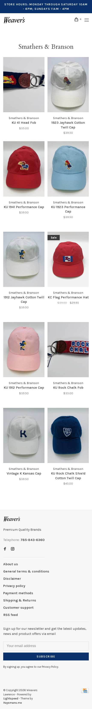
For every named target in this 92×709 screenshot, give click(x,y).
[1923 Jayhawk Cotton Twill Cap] (68, 85)
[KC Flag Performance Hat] (68, 260)
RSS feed (10, 615)
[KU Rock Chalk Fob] (68, 350)
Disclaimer (12, 579)
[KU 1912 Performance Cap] (24, 350)
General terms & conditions (26, 571)
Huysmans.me (12, 702)
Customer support (18, 607)
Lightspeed (10, 698)
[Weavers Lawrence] (12, 519)
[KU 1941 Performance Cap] (24, 169)
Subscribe (46, 656)
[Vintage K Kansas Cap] (24, 436)
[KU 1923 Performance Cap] (68, 169)
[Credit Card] (85, 692)
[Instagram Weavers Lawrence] (12, 549)
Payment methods (18, 593)
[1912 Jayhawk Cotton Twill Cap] (24, 260)
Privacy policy (14, 586)
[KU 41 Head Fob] (24, 85)
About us (10, 564)
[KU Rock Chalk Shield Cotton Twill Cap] (68, 436)
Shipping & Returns (19, 600)
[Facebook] (5, 549)
